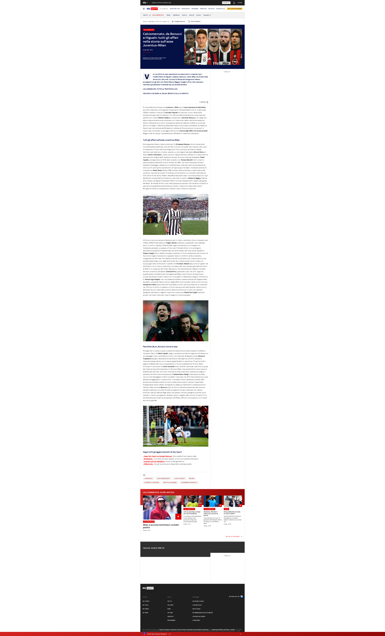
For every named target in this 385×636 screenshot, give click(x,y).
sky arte (145, 612)
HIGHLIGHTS (186, 8)
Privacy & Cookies (181, 629)
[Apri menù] (144, 8)
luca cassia (180, 478)
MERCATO (203, 8)
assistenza (226, 629)
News (169, 15)
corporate (196, 620)
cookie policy (197, 605)
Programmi (171, 620)
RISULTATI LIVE (175, 8)
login (240, 2)
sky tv (169, 601)
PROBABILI (195, 8)
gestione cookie (198, 601)
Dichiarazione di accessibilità (202, 612)
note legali (196, 609)
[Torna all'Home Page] (152, 8)
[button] (189, 634)
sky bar (170, 612)
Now (169, 609)
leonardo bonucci (189, 482)
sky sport (145, 601)
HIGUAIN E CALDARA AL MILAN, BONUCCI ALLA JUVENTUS (165, 93)
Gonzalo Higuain (152, 482)
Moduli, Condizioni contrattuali (167, 629)
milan (191, 478)
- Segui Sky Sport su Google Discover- (158, 456)
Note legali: (195, 597)
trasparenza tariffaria (217, 629)
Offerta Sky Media (198, 616)
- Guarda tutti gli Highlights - (154, 461)
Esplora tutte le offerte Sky (161, 2)
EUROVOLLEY (220, 8)
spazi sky (170, 616)
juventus (148, 478)
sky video (145, 609)
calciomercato (163, 478)
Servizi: (169, 597)
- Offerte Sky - (148, 464)
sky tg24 (145, 605)
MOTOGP (211, 8)
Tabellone (176, 15)
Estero (198, 15)
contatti (232, 629)
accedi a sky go (234, 596)
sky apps (170, 605)
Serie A (184, 15)
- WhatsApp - (148, 459)
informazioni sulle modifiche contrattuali (198, 629)
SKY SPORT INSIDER (234, 8)
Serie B (191, 15)
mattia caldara (170, 482)
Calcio (145, 15)
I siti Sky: (144, 597)
